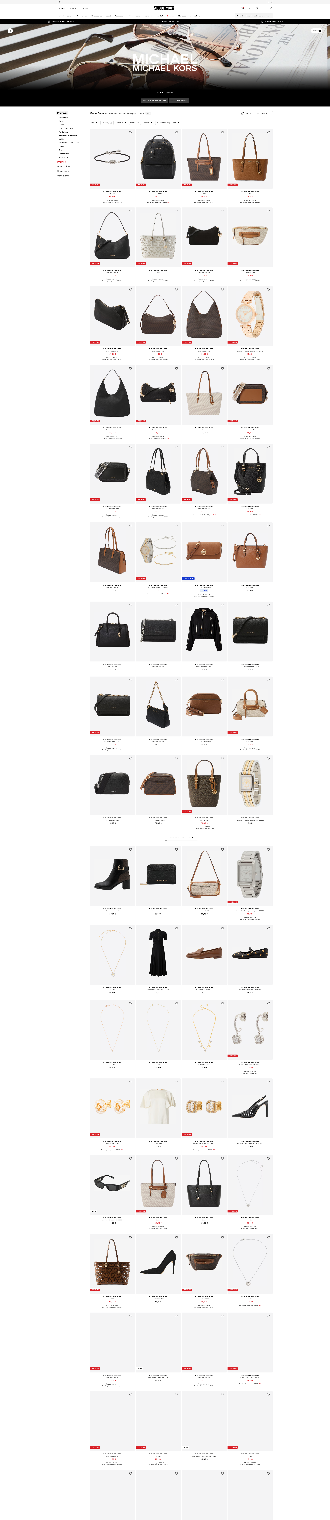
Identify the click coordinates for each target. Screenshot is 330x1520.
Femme (61, 8)
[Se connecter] (249, 8)
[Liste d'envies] (264, 8)
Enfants (84, 8)
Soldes (105, 123)
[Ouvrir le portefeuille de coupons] (242, 8)
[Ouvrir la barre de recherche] (236, 16)
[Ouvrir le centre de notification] (256, 8)
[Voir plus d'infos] (112, 204)
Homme (72, 8)
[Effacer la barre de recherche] (271, 16)
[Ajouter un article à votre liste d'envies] (130, 132)
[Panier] (271, 8)
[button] (246, 113)
